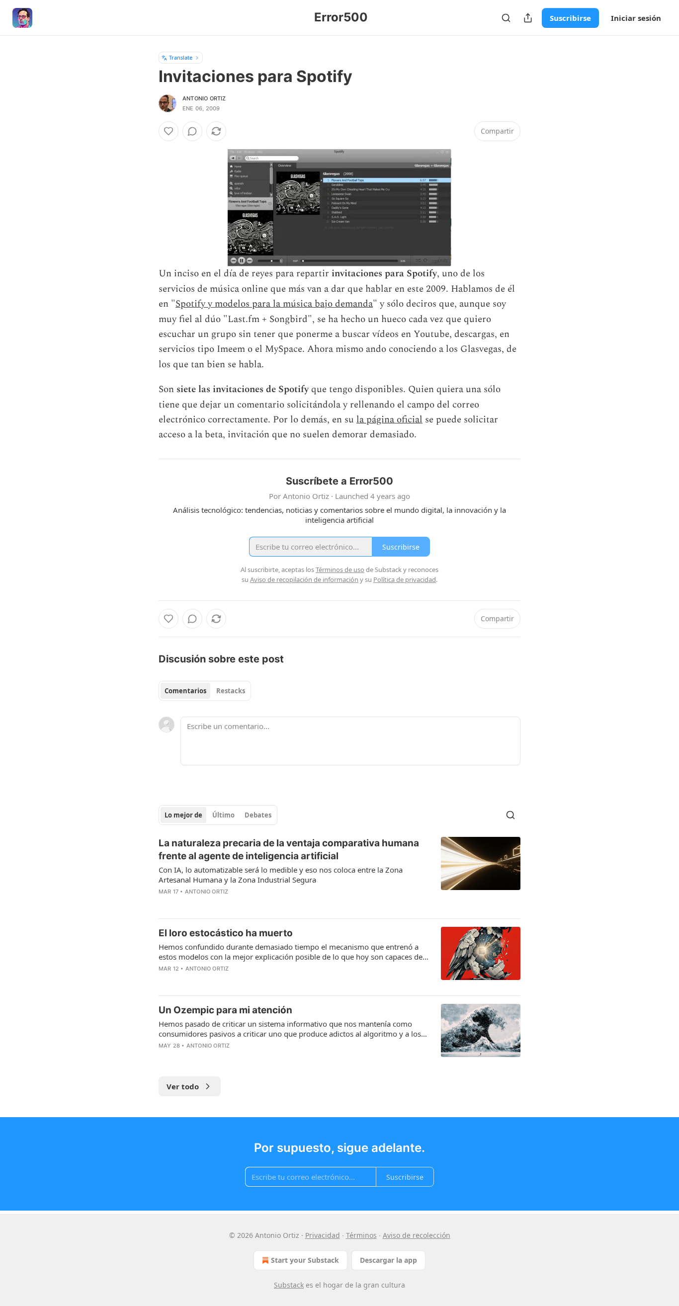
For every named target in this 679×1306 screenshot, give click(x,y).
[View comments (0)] (192, 131)
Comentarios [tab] (185, 690)
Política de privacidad (404, 579)
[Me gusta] (168, 131)
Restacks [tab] (230, 690)
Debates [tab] (258, 815)
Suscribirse (570, 18)
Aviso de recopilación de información (304, 579)
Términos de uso (340, 569)
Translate (180, 57)
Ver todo (183, 1086)
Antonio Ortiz (204, 98)
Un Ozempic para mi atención (225, 1010)
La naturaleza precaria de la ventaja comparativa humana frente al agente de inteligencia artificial (289, 849)
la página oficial (389, 419)
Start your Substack (305, 1260)
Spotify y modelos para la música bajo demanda (274, 304)
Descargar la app (388, 1260)
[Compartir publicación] (528, 18)
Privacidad (322, 1235)
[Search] (506, 18)
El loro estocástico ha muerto (226, 933)
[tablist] (205, 691)
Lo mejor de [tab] (183, 815)
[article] (339, 873)
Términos (361, 1235)
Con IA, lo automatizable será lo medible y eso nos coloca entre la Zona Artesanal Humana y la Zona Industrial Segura (281, 875)
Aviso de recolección (416, 1235)
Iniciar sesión (636, 18)
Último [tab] (223, 815)
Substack (289, 1285)
